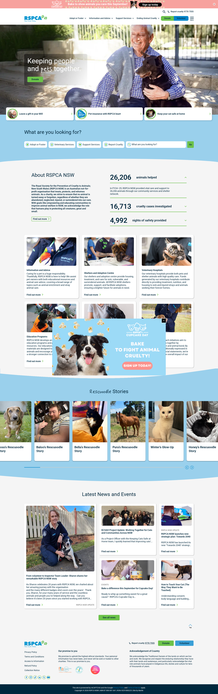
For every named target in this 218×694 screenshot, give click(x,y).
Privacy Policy (118, 688)
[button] (78, 18)
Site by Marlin (138, 690)
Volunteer (181, 18)
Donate (167, 18)
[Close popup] (164, 321)
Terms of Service (134, 688)
